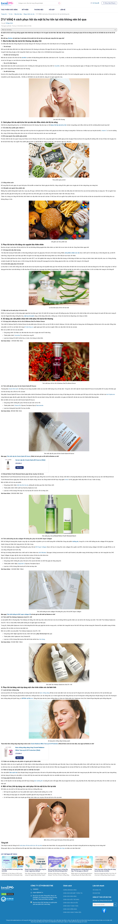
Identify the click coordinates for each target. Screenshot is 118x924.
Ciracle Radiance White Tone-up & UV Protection (44, 743)
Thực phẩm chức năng (9, 9)
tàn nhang (42, 639)
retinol (66, 479)
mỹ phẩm (57, 66)
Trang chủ (4, 14)
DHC (42, 904)
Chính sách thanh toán (70, 906)
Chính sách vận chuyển (70, 902)
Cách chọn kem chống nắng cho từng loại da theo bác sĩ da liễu (105, 870)
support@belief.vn (38, 892)
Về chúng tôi (97, 890)
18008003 (35, 889)
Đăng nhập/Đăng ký (109, 3)
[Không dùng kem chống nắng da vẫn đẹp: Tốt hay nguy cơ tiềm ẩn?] (82, 862)
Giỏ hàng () (96, 3)
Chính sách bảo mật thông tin (72, 893)
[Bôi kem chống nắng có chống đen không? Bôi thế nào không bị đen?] (59, 862)
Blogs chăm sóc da (29, 14)
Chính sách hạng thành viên (72, 912)
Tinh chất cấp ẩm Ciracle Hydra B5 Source (18, 456)
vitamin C (104, 130)
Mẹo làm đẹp (18, 14)
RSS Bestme (96, 893)
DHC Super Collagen (41, 547)
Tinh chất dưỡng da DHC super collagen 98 (19, 614)
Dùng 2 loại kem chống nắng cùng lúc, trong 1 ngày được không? (35, 870)
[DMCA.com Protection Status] (15, 893)
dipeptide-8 (21, 563)
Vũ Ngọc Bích (9, 23)
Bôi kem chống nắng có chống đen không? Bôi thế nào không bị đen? (58, 870)
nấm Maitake (42, 552)
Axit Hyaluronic (110, 394)
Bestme (10, 38)
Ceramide (17, 335)
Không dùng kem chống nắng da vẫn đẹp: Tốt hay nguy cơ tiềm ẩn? (81, 870)
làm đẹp (62, 848)
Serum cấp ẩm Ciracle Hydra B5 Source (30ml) (30, 460)
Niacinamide (39, 405)
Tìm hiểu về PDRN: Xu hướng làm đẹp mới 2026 (12, 870)
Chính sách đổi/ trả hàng (71, 899)
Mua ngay (19, 467)
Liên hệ (62, 9)
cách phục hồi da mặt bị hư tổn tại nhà (31, 845)
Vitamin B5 (18, 405)
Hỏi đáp (52, 9)
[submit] (59, 3)
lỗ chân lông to (29, 327)
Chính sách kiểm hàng (70, 909)
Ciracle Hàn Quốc (13, 389)
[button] (114, 867)
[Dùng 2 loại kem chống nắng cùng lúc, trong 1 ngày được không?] (36, 862)
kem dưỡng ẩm (38, 781)
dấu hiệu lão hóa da (22, 485)
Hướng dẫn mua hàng (70, 890)
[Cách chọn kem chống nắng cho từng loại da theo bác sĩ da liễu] (105, 862)
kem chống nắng (44, 693)
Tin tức (11, 14)
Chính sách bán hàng (70, 896)
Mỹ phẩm (25, 9)
